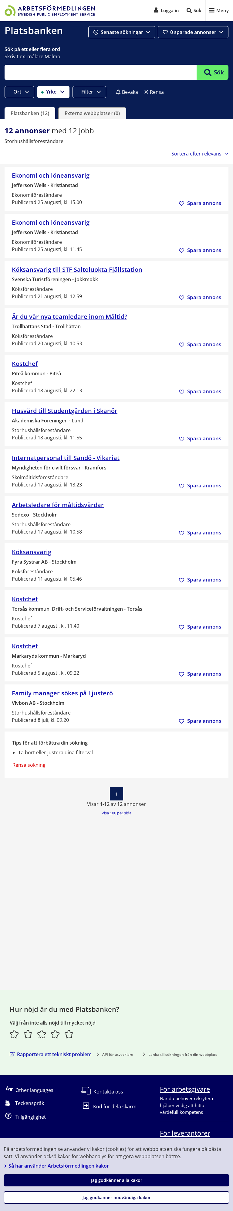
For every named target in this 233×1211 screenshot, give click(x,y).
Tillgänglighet (30, 1117)
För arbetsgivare (185, 1088)
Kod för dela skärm (115, 1106)
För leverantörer (185, 1133)
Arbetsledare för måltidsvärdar (58, 505)
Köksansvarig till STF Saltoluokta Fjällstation (77, 269)
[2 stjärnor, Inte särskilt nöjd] (28, 1034)
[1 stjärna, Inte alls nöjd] (14, 1034)
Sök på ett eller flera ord (32, 49)
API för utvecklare (117, 1054)
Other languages (34, 1090)
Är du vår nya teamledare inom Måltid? (69, 316)
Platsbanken (34, 30)
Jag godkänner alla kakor (116, 1180)
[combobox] (101, 72)
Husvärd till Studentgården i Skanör (64, 410)
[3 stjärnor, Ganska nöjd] (41, 1034)
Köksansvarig (31, 552)
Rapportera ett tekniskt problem (54, 1054)
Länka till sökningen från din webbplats (182, 1054)
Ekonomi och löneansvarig (50, 175)
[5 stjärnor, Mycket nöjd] (69, 1034)
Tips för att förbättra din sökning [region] (50, 743)
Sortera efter (196, 153)
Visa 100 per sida (116, 813)
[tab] (30, 113)
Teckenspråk (29, 1103)
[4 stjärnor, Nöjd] (55, 1034)
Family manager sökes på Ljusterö (62, 693)
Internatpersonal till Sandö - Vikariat (66, 458)
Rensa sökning (29, 765)
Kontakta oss (108, 1091)
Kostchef (25, 363)
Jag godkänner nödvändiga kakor (117, 1197)
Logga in (170, 10)
